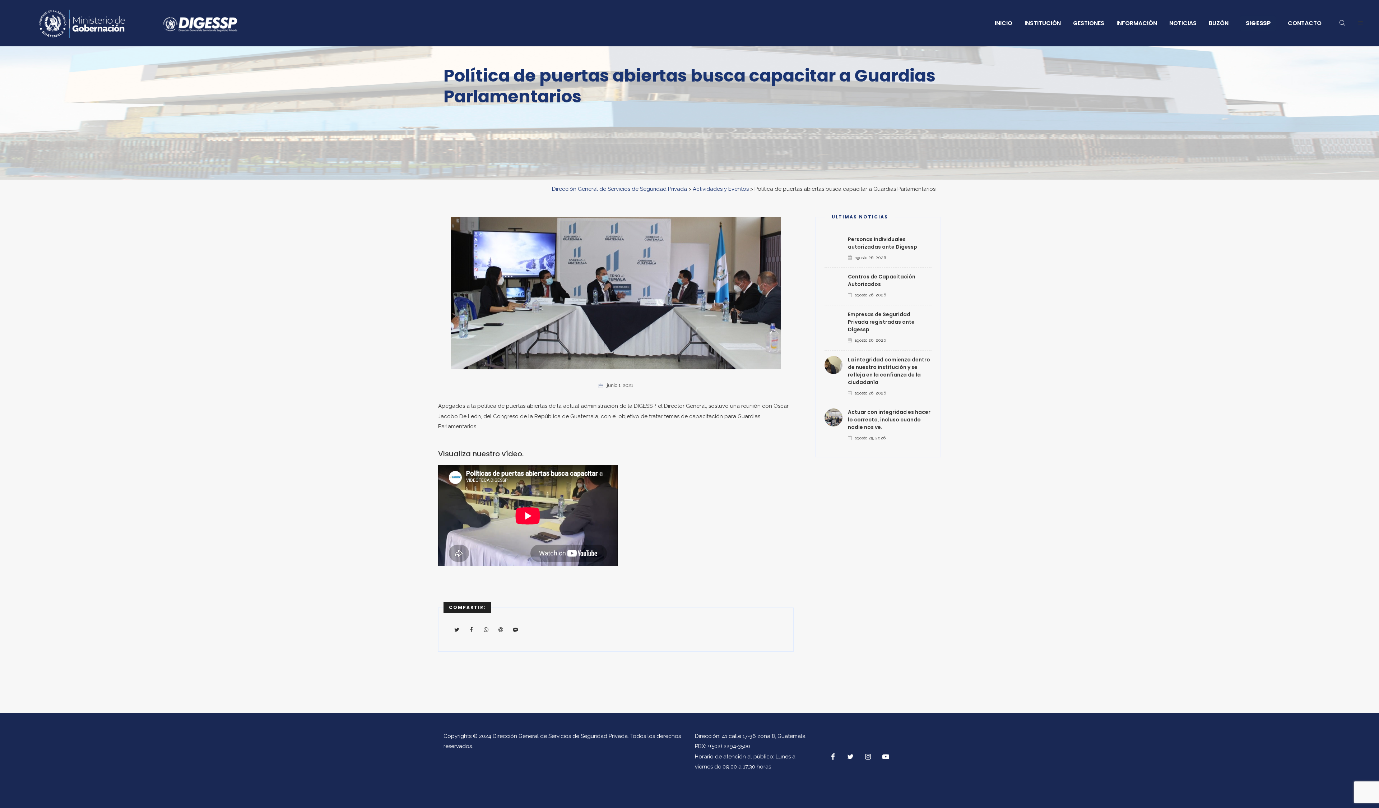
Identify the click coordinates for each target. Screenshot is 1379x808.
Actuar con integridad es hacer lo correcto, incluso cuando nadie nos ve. (889, 419)
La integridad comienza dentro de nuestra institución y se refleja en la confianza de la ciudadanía (889, 371)
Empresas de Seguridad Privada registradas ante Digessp (881, 322)
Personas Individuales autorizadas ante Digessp (882, 243)
